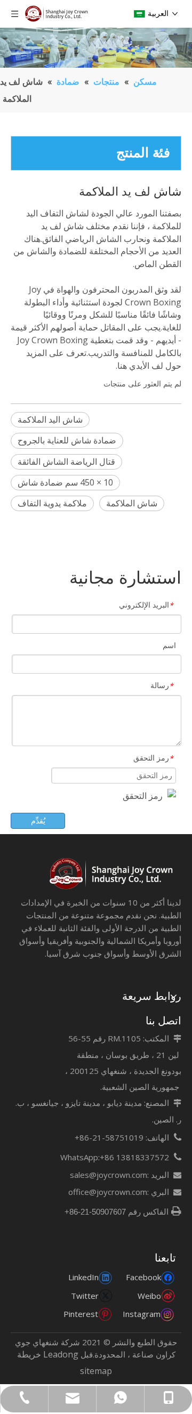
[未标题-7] (112, 874)
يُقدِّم (38, 820)
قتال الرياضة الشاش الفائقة (66, 461)
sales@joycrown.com (108, 1174)
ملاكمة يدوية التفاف (52, 503)
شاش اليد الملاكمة (50, 419)
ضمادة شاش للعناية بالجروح (67, 440)
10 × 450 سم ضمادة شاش (65, 482)
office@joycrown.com (107, 1191)
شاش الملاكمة (131, 503)
